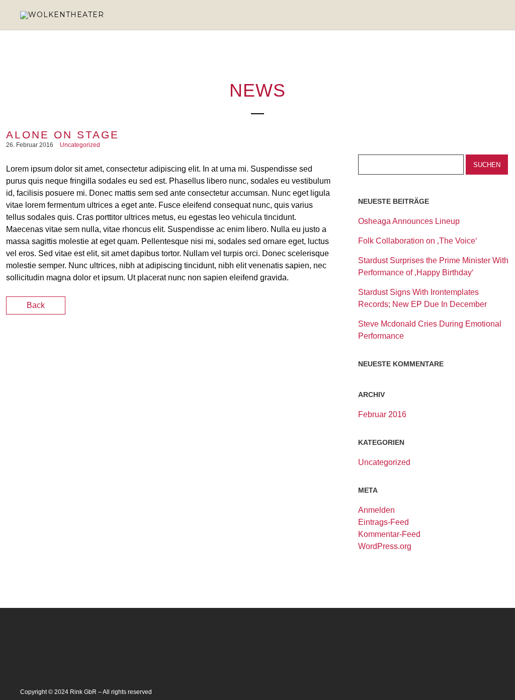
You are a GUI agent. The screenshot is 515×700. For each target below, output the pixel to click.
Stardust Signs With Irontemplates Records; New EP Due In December (422, 298)
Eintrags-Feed (383, 522)
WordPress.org (384, 546)
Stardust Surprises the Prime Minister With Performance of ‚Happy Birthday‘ (433, 266)
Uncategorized (80, 144)
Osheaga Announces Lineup (409, 221)
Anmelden (376, 510)
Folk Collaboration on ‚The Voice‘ (417, 241)
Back (36, 305)
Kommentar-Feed (389, 534)
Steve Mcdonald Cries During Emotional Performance (429, 330)
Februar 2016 (382, 414)
